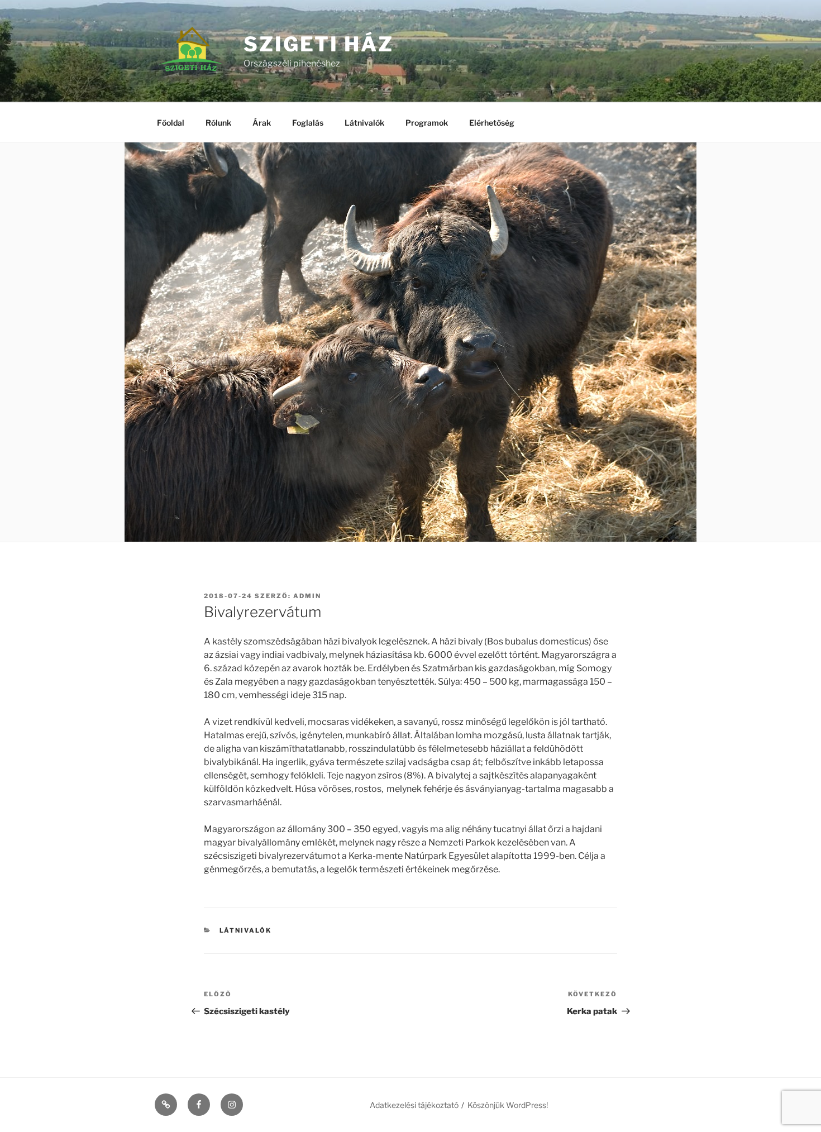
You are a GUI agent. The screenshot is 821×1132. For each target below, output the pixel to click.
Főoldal (170, 122)
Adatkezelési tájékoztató (414, 1105)
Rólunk (218, 122)
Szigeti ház (319, 44)
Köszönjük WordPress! (507, 1105)
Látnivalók (364, 122)
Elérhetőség (491, 122)
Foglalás (307, 122)
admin (307, 596)
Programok (426, 122)
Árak (261, 122)
